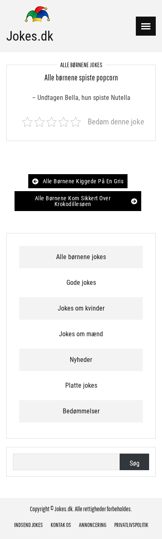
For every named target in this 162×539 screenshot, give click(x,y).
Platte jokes (81, 385)
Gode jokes (81, 282)
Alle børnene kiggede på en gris (83, 181)
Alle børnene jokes (81, 64)
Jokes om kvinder (81, 308)
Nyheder (81, 360)
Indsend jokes (28, 524)
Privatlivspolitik (131, 524)
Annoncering (92, 524)
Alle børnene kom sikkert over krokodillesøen (73, 201)
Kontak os (61, 524)
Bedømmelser (81, 411)
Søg (135, 463)
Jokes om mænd (81, 334)
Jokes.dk (29, 36)
